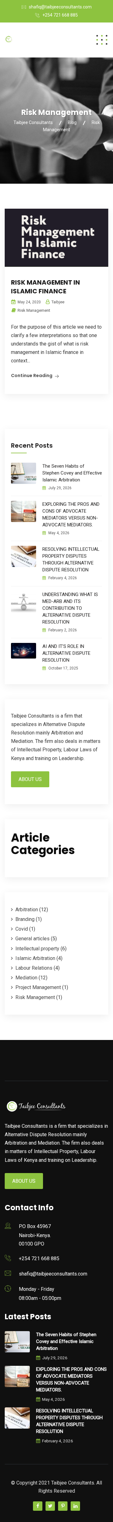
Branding (25, 919)
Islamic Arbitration (35, 958)
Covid (21, 929)
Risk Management (34, 310)
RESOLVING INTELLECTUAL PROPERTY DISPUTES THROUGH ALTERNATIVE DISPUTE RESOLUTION (71, 559)
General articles (32, 939)
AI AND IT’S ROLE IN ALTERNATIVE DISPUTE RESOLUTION (66, 653)
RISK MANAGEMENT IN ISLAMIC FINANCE (45, 287)
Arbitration (26, 910)
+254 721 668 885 (60, 14)
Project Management (38, 987)
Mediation (26, 978)
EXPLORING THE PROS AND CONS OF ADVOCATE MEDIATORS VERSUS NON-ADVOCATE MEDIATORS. (71, 514)
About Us (30, 779)
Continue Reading (31, 375)
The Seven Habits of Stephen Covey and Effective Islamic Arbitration (72, 473)
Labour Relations (33, 968)
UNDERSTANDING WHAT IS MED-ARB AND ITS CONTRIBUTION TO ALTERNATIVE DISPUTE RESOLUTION (70, 608)
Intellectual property (37, 949)
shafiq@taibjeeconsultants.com (60, 6)
